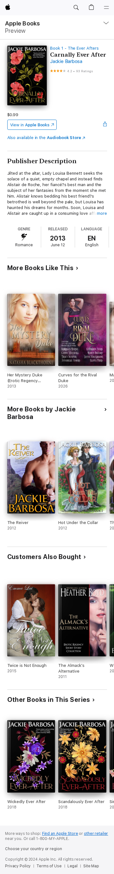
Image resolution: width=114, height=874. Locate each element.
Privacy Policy (18, 866)
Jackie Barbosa (66, 61)
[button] (76, 7)
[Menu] (106, 7)
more (102, 213)
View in (30, 124)
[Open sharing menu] (105, 125)
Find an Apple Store (60, 833)
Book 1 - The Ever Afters (74, 48)
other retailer (96, 833)
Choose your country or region (33, 849)
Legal (72, 866)
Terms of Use (49, 866)
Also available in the (44, 137)
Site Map (91, 866)
